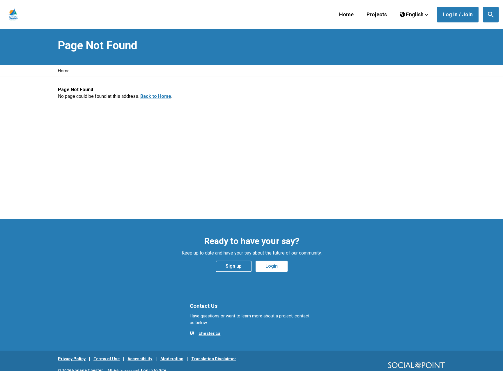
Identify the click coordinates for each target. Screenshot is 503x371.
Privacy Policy (72, 358)
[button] (414, 15)
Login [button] (271, 266)
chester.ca (209, 333)
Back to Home (155, 96)
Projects (376, 14)
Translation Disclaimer (213, 358)
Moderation (171, 358)
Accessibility (139, 358)
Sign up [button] (234, 266)
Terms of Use (106, 358)
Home (346, 14)
